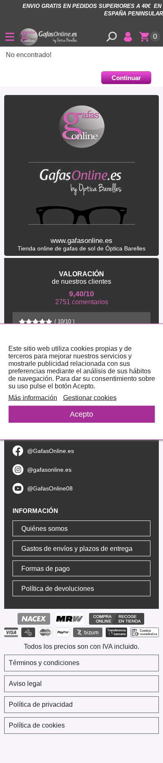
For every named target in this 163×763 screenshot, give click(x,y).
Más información (32, 397)
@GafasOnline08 (50, 488)
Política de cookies (37, 725)
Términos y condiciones (44, 662)
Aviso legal (25, 683)
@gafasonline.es (49, 469)
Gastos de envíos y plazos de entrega (76, 548)
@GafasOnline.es (50, 451)
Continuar (126, 77)
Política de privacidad (41, 704)
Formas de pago (45, 568)
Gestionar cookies (90, 397)
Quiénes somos (44, 528)
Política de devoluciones (57, 588)
